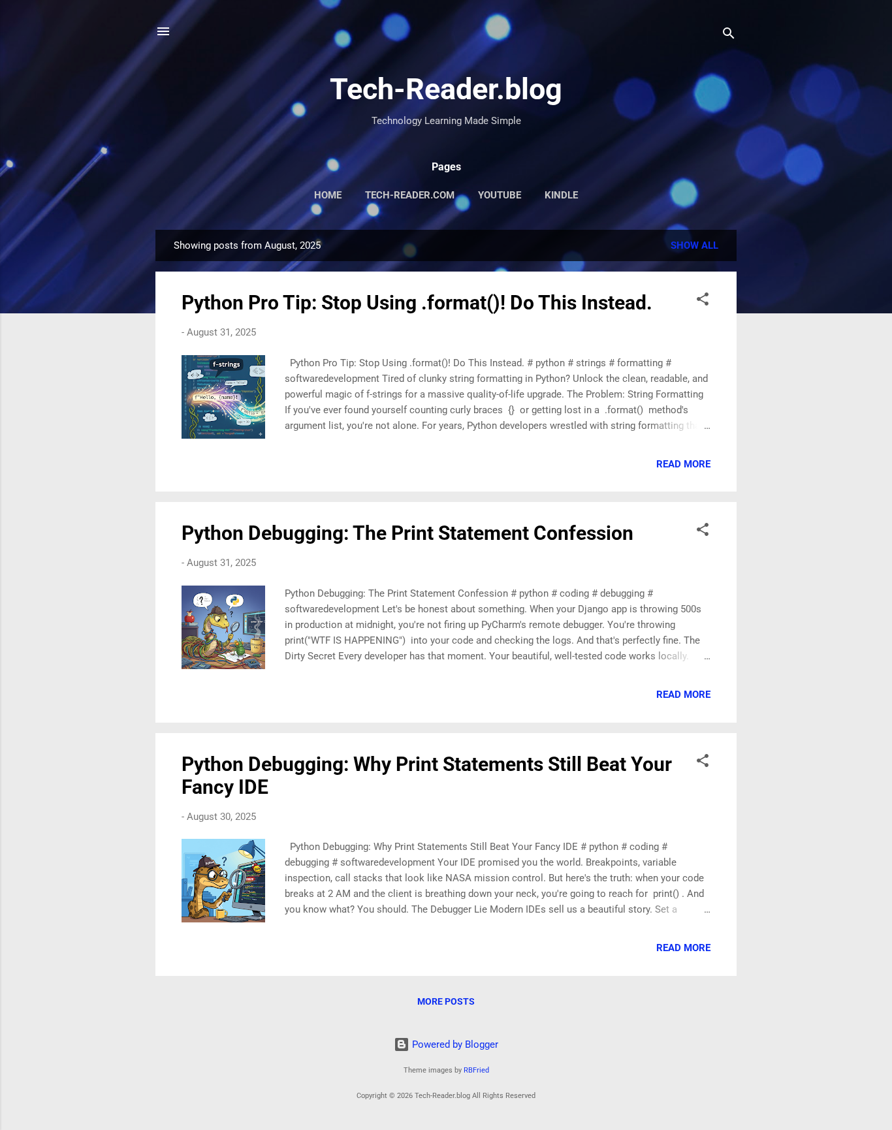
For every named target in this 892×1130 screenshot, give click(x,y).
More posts (446, 1001)
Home (328, 195)
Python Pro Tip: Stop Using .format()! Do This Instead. (417, 302)
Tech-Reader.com (409, 195)
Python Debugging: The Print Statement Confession (407, 533)
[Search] (729, 35)
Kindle (561, 195)
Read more (683, 464)
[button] (702, 301)
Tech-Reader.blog (446, 89)
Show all (694, 245)
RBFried (476, 1070)
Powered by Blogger (453, 1044)
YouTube (499, 195)
